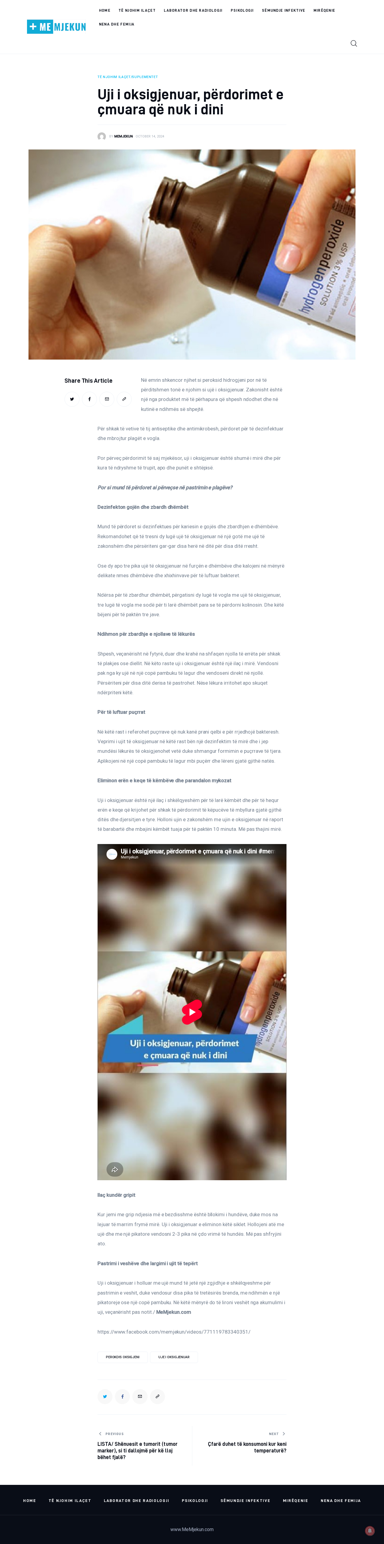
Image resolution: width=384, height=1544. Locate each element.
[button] (124, 399)
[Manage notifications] (370, 1531)
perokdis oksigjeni (123, 1357)
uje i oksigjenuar (174, 1357)
